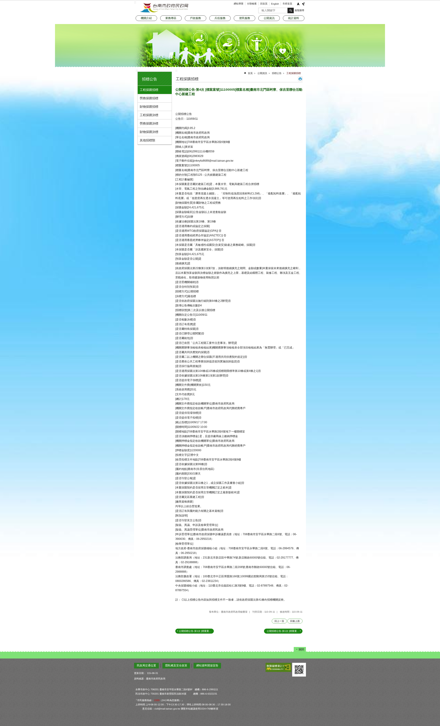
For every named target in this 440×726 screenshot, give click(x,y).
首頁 (250, 73)
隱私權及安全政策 (176, 665)
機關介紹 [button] (146, 18)
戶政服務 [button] (195, 18)
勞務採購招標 (149, 98)
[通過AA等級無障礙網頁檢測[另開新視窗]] (278, 667)
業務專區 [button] (170, 18)
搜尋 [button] (291, 10)
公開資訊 (262, 73)
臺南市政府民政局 (164, 8)
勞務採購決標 (149, 123)
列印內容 (300, 79)
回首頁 (263, 3)
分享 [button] (303, 4)
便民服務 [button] (244, 18)
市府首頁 (287, 3)
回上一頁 (279, 621)
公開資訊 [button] (269, 18)
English (275, 3)
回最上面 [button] (295, 621)
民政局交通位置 (146, 665)
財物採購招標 (149, 106)
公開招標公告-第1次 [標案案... (195, 631)
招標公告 (277, 73)
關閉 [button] (301, 649)
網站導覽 (238, 3)
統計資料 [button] (293, 18)
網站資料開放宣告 (207, 665)
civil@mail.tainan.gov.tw (167, 708)
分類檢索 (252, 3)
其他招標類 (147, 140)
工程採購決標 (149, 115)
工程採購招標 (149, 90)
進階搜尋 (299, 10)
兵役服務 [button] (220, 18)
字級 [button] (298, 4)
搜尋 (261, 9)
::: (137, 70)
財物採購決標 (149, 132)
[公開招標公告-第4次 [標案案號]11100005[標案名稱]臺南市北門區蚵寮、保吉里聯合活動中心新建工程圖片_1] (299, 670)
